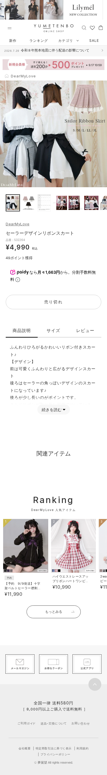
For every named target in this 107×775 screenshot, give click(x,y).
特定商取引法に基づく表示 (54, 748)
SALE (94, 40)
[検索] (84, 27)
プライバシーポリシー (55, 754)
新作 (13, 40)
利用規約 (82, 748)
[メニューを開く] (9, 28)
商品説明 (22, 330)
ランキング (38, 40)
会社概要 (25, 748)
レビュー (85, 330)
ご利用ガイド (26, 723)
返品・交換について (53, 723)
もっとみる (53, 611)
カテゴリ (66, 40)
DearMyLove (17, 224)
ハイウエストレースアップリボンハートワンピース (71, 581)
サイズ (53, 330)
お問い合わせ (80, 723)
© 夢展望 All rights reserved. (53, 762)
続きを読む (52, 409)
